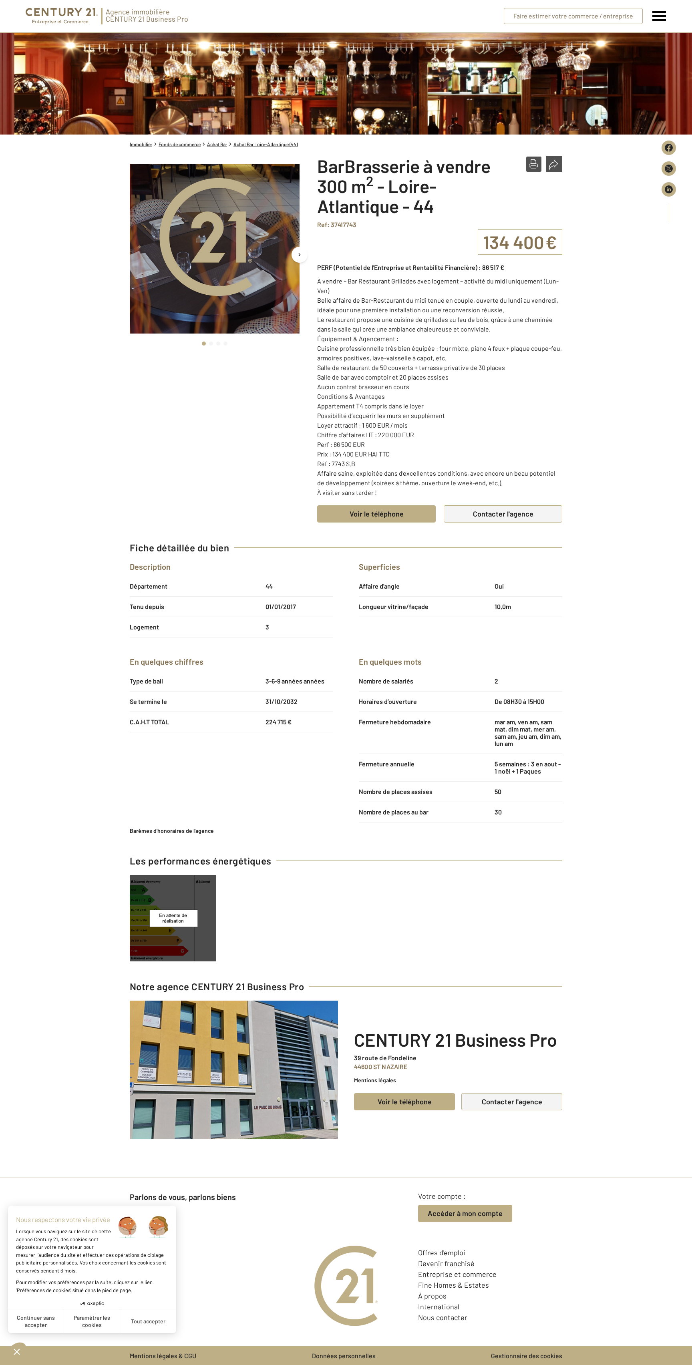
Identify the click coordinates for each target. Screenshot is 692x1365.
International (438, 1306)
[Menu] (659, 16)
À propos (432, 1295)
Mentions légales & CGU (163, 1355)
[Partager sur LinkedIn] (669, 189)
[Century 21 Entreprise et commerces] (62, 16)
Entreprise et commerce (457, 1274)
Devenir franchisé (446, 1263)
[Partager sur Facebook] (669, 148)
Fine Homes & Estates (453, 1285)
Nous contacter (442, 1317)
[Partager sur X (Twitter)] (669, 168)
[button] (534, 164)
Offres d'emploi (441, 1252)
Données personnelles (344, 1355)
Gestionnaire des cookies (526, 1355)
